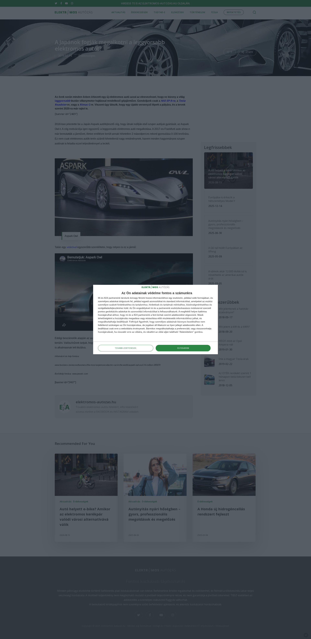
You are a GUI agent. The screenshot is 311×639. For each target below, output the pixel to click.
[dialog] (155, 319)
